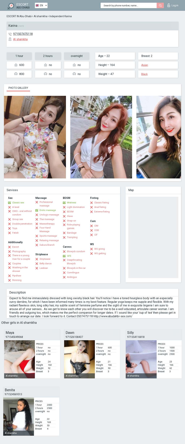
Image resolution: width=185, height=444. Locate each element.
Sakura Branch (47, 245)
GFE (69, 256)
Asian (144, 65)
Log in (175, 5)
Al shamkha (40, 16)
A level (15, 207)
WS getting (100, 253)
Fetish (15, 232)
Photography (19, 251)
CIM (96, 225)
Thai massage (47, 219)
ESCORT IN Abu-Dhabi (19, 16)
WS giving (99, 248)
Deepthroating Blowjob (74, 262)
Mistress (71, 202)
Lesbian (44, 268)
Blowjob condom (76, 251)
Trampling (72, 237)
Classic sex (18, 202)
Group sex (17, 219)
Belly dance (45, 263)
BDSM (70, 211)
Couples (16, 263)
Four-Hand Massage (45, 229)
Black (144, 74)
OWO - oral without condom (22, 213)
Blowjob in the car (76, 268)
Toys (14, 228)
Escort (15, 247)
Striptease (45, 259)
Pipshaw (16, 275)
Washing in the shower (20, 269)
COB (96, 230)
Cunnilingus (73, 272)
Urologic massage (49, 214)
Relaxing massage (49, 240)
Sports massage (48, 235)
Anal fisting (100, 207)
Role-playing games (73, 226)
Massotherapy (47, 223)
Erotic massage (48, 210)
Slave (70, 216)
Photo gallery (18, 87)
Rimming (16, 280)
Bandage (71, 232)
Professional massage (46, 204)
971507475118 (23, 34)
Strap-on (71, 220)
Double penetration (22, 223)
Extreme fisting (102, 211)
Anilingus (72, 277)
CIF (96, 234)
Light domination (76, 207)
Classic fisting (101, 202)
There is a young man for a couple (21, 257)
